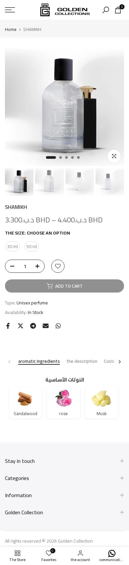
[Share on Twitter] (20, 326)
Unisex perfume (32, 302)
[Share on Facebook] (8, 326)
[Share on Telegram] (33, 326)
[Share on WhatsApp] (58, 326)
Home (11, 29)
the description (81, 361)
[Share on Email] (46, 326)
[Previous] (9, 361)
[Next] (119, 361)
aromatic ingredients (39, 361)
